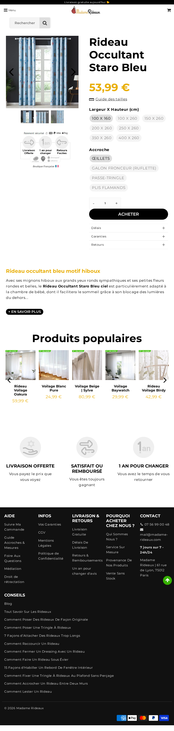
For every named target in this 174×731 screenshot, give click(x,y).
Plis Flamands (109, 187)
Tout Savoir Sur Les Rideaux (27, 612)
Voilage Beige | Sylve (87, 388)
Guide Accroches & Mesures (14, 542)
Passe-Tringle (108, 178)
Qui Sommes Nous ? (117, 536)
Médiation (12, 569)
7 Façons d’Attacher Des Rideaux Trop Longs (42, 636)
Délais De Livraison (80, 544)
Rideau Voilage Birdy (154, 388)
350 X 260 (101, 138)
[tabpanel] (27, 116)
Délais (96, 228)
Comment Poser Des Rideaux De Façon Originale (46, 619)
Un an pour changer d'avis (84, 571)
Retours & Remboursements (87, 557)
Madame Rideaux (30, 708)
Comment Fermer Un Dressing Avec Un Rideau (44, 651)
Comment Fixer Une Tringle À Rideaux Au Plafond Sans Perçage (59, 676)
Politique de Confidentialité (50, 555)
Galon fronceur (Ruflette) (124, 168)
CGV (41, 532)
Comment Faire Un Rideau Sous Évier (36, 659)
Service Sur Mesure (115, 549)
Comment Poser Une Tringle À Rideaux (37, 628)
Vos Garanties (49, 524)
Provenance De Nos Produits (119, 562)
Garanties (98, 236)
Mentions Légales (46, 543)
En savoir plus (26, 312)
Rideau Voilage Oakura (20, 390)
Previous (11, 71)
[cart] (169, 10)
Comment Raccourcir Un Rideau (31, 644)
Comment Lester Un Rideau (28, 691)
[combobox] (30, 22)
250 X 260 (129, 128)
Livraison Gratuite (79, 531)
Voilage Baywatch (120, 388)
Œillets (101, 158)
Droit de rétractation (14, 579)
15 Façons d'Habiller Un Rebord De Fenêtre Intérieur (48, 668)
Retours (97, 245)
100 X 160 (101, 118)
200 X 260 (102, 128)
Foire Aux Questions (12, 558)
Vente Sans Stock (115, 575)
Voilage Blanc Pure (54, 388)
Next (73, 71)
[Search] (44, 22)
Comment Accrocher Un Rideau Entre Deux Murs (46, 683)
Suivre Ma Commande (14, 526)
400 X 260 (129, 138)
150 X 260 (154, 118)
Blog (8, 604)
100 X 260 (127, 118)
